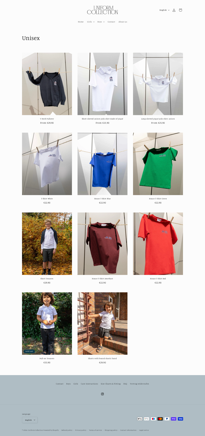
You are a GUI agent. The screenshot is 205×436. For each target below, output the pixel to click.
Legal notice (144, 430)
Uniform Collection (35, 430)
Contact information (128, 430)
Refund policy (66, 430)
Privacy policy (80, 430)
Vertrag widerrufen (139, 383)
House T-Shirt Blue (102, 198)
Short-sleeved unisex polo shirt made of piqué (102, 119)
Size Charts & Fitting (111, 383)
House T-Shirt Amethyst (102, 278)
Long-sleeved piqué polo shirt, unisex (158, 119)
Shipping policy (111, 430)
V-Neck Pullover (47, 119)
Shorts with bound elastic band (102, 358)
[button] (90, 22)
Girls (75, 383)
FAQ (125, 383)
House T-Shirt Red (158, 278)
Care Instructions (89, 383)
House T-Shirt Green (158, 198)
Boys (68, 383)
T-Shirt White (47, 198)
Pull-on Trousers (47, 358)
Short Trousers (46, 278)
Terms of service (95, 430)
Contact (59, 383)
